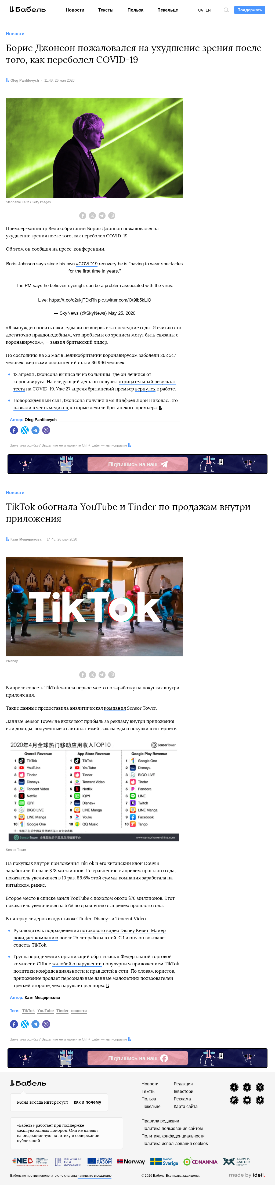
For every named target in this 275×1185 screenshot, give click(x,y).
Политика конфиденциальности (173, 1136)
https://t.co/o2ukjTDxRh (73, 300)
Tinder (62, 1010)
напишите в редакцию (94, 1175)
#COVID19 (86, 263)
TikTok (28, 1010)
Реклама (182, 1099)
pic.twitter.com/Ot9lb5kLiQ (124, 300)
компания (115, 708)
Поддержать (249, 10)
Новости (75, 10)
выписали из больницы (84, 374)
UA (200, 10)
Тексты (106, 10)
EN (208, 10)
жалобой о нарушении (77, 964)
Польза (135, 10)
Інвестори (183, 1091)
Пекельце (167, 10)
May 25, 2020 (121, 313)
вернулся (145, 389)
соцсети (79, 1010)
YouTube (45, 1010)
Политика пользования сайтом (172, 1128)
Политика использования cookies (175, 1143)
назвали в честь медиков (40, 407)
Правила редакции (160, 1121)
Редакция (183, 1084)
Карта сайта (186, 1106)
